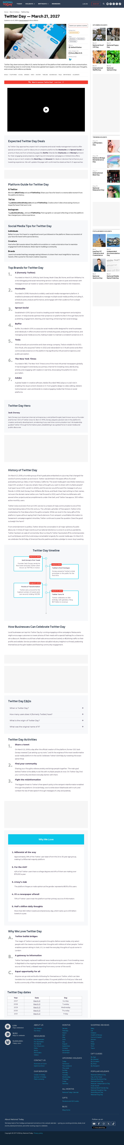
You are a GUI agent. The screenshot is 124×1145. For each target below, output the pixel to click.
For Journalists (39, 1042)
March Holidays (15, 12)
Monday (65, 1072)
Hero (32, 74)
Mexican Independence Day (100, 1083)
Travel (93, 1048)
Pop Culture (81, 38)
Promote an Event (40, 1064)
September (66, 1046)
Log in (85, 4)
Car (92, 1031)
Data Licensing (39, 1079)
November (66, 1050)
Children (93, 1033)
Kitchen (93, 1039)
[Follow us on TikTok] (120, 4)
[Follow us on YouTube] (107, 4)
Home (6, 12)
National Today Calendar (70, 1092)
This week (65, 1068)
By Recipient (95, 1066)
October (65, 1048)
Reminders (56, 3)
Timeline (45, 74)
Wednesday (66, 1077)
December (66, 1053)
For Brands (37, 1044)
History (38, 74)
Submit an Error (39, 1066)
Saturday (65, 1083)
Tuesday (65, 1075)
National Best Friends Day (99, 1088)
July (63, 1042)
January (65, 1028)
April (63, 1035)
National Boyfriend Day (98, 1079)
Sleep (93, 1044)
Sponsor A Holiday (40, 1077)
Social (20, 74)
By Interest (94, 1059)
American (72, 38)
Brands (26, 74)
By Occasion (95, 1061)
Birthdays (42, 3)
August (64, 1044)
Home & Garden (96, 1037)
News (36, 1050)
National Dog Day (97, 1094)
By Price (93, 1064)
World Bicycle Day (97, 1092)
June (64, 1039)
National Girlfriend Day (98, 1075)
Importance (67, 74)
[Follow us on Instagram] (114, 4)
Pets (92, 1042)
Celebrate (76, 74)
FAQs (60, 74)
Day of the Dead (96, 1077)
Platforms (13, 74)
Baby (92, 1028)
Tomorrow (65, 1064)
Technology (73, 41)
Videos (36, 1055)
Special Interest (23, 20)
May (63, 1037)
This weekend (67, 1066)
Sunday (64, 1070)
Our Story (37, 1031)
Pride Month (95, 1086)
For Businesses (39, 1039)
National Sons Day (97, 1081)
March (64, 1033)
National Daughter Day (98, 1090)
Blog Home (66, 1110)
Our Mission (38, 1028)
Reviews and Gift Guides (70, 1101)
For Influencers (39, 1046)
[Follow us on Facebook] (110, 4)
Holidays (29, 3)
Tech (92, 1046)
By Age (93, 1057)
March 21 (36, 1001)
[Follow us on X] (117, 4)
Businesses (53, 74)
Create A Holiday (39, 1075)
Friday (64, 1081)
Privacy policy (38, 1133)
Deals (6, 74)
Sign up (96, 4)
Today (19, 3)
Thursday (65, 1079)
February (65, 1031)
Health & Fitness (96, 1035)
